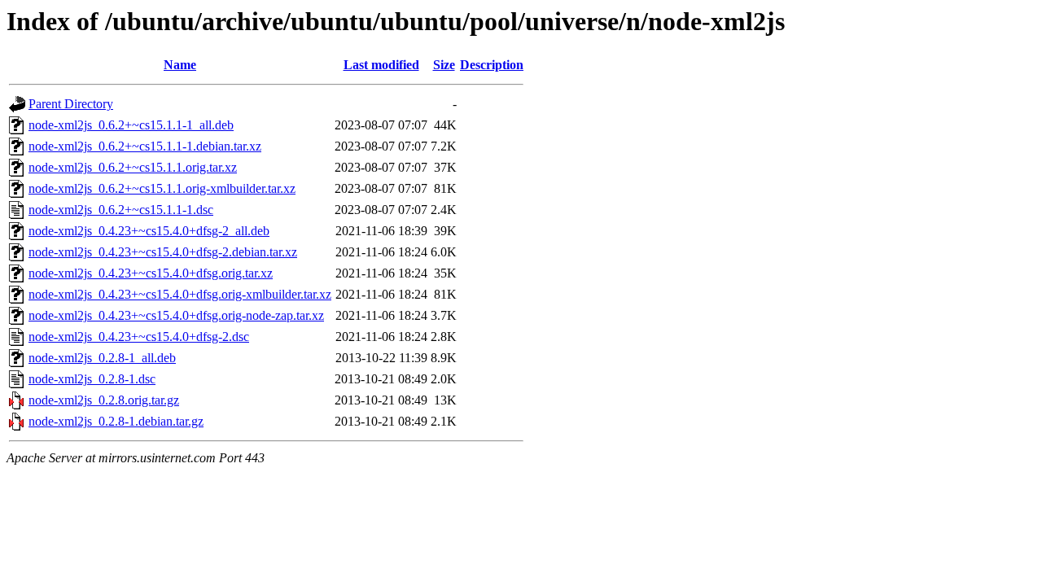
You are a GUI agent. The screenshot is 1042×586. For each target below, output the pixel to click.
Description (491, 65)
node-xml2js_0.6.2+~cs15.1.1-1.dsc (120, 209)
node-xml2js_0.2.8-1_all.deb (102, 358)
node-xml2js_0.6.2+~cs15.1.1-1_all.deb (131, 125)
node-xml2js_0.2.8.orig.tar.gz (103, 400)
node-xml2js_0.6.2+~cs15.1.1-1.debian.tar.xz (144, 146)
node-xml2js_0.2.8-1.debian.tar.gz (116, 421)
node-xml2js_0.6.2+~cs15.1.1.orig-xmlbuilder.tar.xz (162, 188)
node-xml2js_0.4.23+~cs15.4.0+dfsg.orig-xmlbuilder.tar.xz (179, 294)
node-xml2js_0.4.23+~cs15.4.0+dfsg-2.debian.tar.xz (162, 252)
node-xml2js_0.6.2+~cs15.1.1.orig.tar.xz (132, 167)
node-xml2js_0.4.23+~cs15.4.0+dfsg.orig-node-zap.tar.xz (176, 315)
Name (180, 65)
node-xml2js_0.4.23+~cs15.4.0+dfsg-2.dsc (138, 336)
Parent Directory (70, 104)
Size (444, 65)
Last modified (381, 65)
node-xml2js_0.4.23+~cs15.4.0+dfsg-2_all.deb (148, 231)
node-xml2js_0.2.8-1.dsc (91, 379)
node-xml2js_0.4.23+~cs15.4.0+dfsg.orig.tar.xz (150, 273)
